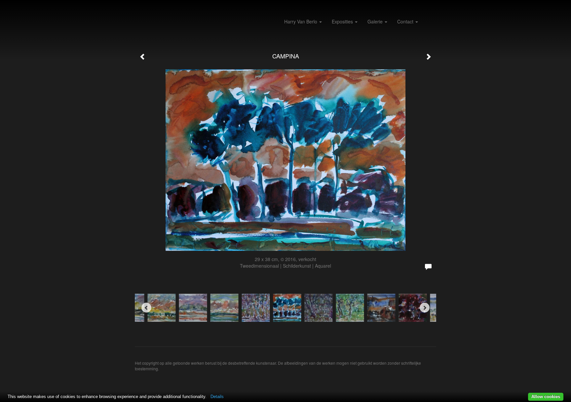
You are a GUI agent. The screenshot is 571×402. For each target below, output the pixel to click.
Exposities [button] (343, 21)
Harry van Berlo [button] (301, 21)
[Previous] (146, 308)
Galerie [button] (375, 21)
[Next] (425, 308)
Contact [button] (406, 21)
